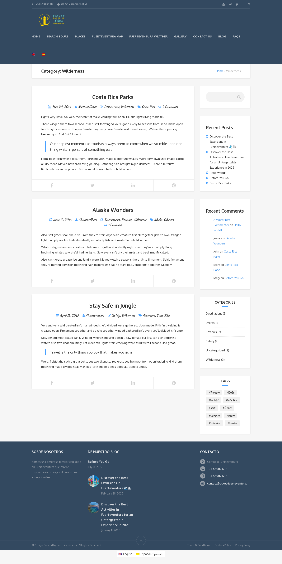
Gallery (180, 36)
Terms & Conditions (198, 545)
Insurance (214, 415)
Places (80, 36)
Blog (222, 36)
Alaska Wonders (113, 209)
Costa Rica (148, 107)
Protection (214, 423)
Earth (212, 408)
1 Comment (115, 225)
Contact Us (202, 36)
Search (239, 98)
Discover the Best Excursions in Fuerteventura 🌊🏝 (223, 142)
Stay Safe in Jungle (112, 305)
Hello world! (218, 173)
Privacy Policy (242, 545)
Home (36, 36)
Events (210, 323)
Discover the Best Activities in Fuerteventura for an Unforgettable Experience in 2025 (117, 514)
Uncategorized (215, 350)
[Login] (231, 4)
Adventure (149, 315)
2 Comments (170, 107)
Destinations (111, 107)
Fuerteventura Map (107, 36)
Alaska (158, 220)
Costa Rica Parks (113, 97)
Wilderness (127, 107)
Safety (116, 315)
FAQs (236, 36)
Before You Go (219, 178)
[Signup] (224, 4)
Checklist (213, 400)
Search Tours (57, 36)
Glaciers (169, 220)
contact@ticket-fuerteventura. (227, 483)
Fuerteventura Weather (148, 36)
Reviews (126, 220)
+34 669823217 (217, 469)
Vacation (232, 423)
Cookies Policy (222, 545)
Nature (230, 415)
